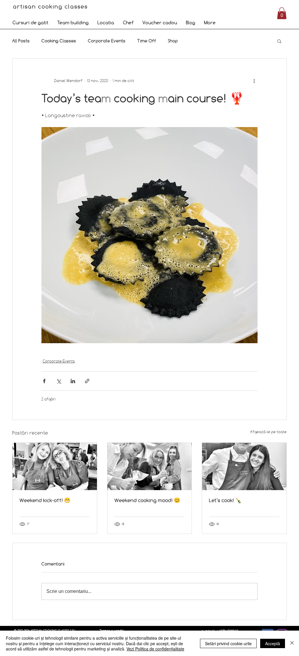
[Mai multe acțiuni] (254, 80)
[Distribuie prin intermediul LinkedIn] (73, 381)
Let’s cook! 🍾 (225, 500)
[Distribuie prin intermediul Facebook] (44, 381)
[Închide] (291, 643)
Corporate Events (107, 41)
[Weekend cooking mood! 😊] (149, 466)
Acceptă (272, 643)
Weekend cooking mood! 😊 (147, 500)
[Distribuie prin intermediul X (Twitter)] (58, 381)
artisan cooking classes (51, 6)
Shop (173, 41)
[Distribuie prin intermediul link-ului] (87, 381)
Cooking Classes (58, 41)
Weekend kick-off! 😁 (45, 500)
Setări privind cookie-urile (228, 643)
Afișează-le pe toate (268, 431)
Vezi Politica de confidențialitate (155, 649)
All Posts (21, 41)
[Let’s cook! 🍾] (244, 466)
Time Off (146, 41)
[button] (30, 22)
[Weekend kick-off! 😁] (55, 466)
